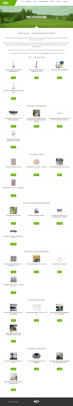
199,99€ (13, 195)
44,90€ (13, 320)
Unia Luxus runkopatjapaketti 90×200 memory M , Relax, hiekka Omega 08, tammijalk (36, 120)
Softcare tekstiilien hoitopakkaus (59, 70)
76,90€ (36, 369)
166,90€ (13, 369)
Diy (22, 1)
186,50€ (59, 369)
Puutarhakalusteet (43, 1)
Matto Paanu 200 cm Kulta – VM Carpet (36, 167)
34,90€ (59, 77)
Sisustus (52, 1)
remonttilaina (45, 53)
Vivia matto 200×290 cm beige (13, 167)
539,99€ (36, 175)
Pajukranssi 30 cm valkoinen (60, 264)
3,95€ (59, 272)
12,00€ (13, 77)
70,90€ (59, 320)
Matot (35, 1)
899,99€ (13, 126)
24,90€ (13, 389)
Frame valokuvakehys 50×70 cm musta (36, 264)
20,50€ (13, 341)
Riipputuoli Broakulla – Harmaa (36, 215)
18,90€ (36, 272)
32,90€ (36, 320)
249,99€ (59, 126)
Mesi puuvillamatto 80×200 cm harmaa (59, 167)
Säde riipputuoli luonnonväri (13, 215)
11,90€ (13, 98)
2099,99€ (59, 223)
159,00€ (13, 175)
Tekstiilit (58, 1)
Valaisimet (65, 1)
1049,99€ (13, 244)
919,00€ (36, 126)
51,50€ (59, 175)
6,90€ (36, 77)
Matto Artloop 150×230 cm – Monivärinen (13, 187)
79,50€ (13, 223)
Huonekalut (28, 1)
